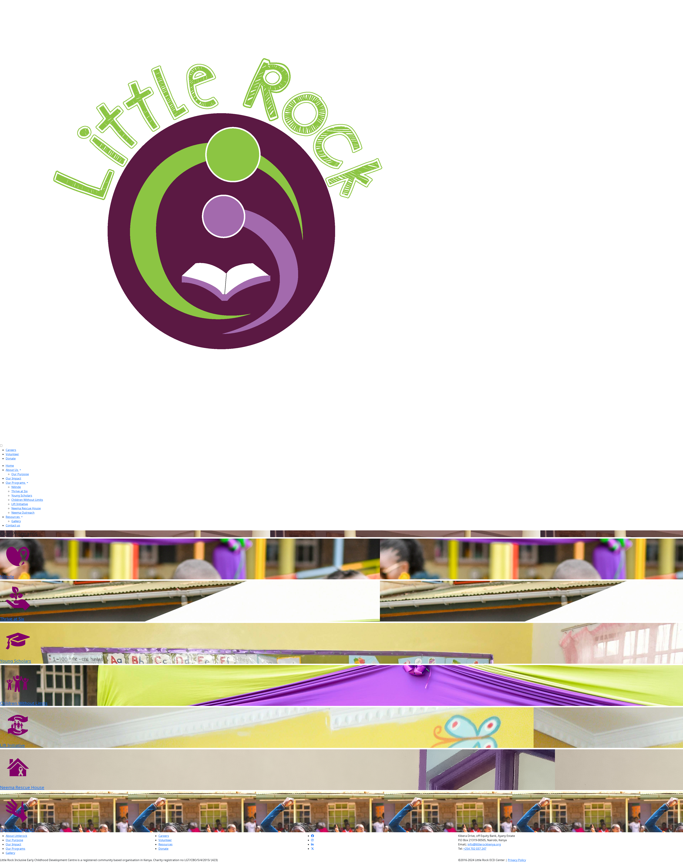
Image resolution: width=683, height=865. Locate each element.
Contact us (13, 525)
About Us (12, 470)
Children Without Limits (27, 500)
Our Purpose (20, 474)
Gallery (16, 521)
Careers (11, 450)
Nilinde (16, 487)
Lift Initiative (19, 504)
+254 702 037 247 (474, 849)
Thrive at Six (19, 491)
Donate (11, 458)
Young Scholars (21, 495)
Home (10, 466)
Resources (13, 517)
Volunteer (12, 454)
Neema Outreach (23, 513)
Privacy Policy (517, 860)
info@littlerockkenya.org (484, 844)
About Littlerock (16, 836)
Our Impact (13, 478)
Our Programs (16, 483)
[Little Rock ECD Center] (222, 221)
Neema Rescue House (26, 508)
